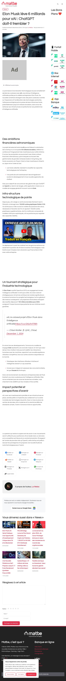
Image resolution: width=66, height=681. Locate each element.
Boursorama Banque (41, 649)
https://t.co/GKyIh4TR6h (26, 324)
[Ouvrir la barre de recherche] (58, 4)
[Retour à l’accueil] (9, 4)
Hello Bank (38, 646)
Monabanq (38, 651)
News (5, 9)
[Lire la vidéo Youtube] (23, 231)
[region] (21, 668)
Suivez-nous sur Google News (22, 508)
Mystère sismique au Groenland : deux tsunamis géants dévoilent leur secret (38, 564)
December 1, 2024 (14, 334)
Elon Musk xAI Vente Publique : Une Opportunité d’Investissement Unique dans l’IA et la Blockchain (7, 537)
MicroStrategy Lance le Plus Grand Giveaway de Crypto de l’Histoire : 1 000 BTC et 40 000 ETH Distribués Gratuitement (23, 538)
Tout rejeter (21, 674)
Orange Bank (39, 653)
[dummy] (14, 79)
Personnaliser (10, 674)
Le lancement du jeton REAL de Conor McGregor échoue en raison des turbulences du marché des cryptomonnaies (38, 538)
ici (6, 658)
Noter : (4, 609)
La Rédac (35, 487)
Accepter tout (31, 674)
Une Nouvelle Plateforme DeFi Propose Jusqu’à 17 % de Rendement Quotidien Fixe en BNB (8, 567)
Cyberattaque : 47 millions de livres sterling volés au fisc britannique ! (23, 564)
